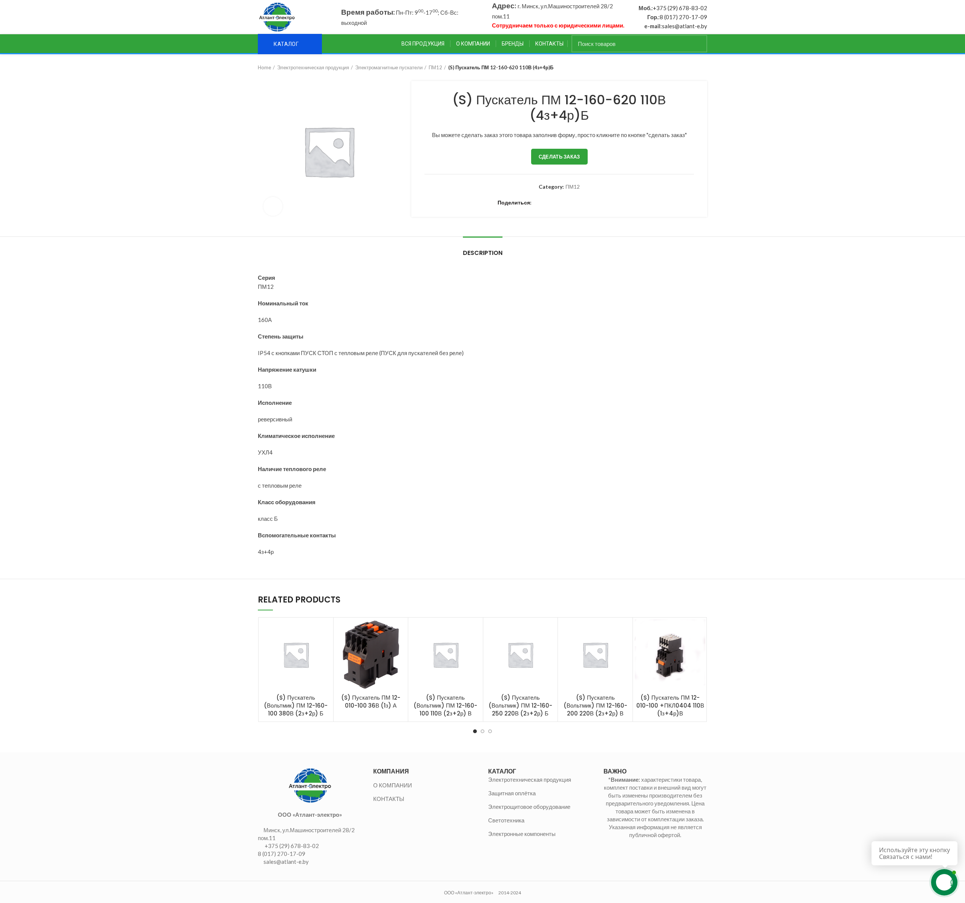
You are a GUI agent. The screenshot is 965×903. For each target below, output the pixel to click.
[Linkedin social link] (573, 202)
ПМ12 (435, 67)
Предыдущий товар (688, 67)
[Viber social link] (617, 202)
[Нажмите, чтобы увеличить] (272, 206)
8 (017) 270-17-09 (683, 17)
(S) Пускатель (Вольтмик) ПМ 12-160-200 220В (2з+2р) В (595, 705)
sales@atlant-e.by (684, 26)
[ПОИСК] (697, 43)
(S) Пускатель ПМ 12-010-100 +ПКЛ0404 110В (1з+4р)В (670, 705)
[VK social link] (599, 202)
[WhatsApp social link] (591, 202)
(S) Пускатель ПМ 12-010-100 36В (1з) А (370, 701)
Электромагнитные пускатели (389, 67)
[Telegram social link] (608, 202)
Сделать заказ (559, 157)
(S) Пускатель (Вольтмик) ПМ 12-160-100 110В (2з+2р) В (445, 705)
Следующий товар (703, 67)
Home (264, 67)
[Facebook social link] (539, 202)
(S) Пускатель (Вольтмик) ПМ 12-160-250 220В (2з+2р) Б (520, 705)
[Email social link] (556, 202)
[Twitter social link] (547, 202)
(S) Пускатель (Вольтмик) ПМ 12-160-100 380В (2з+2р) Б (296, 705)
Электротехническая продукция (313, 67)
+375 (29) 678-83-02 (680, 8)
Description (482, 253)
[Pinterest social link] (565, 202)
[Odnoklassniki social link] (582, 202)
